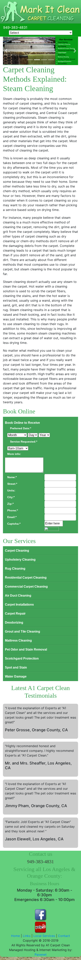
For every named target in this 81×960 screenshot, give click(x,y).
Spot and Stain (16, 667)
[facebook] (40, 913)
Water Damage (16, 676)
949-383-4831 (15, 27)
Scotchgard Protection (22, 658)
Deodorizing (14, 622)
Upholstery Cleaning (20, 559)
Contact (64, 936)
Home (15, 936)
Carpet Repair (15, 613)
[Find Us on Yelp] (40, 927)
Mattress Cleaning (18, 640)
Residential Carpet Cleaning (26, 577)
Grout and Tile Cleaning (22, 631)
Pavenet (41, 954)
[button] (6, 51)
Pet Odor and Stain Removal (26, 649)
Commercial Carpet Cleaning (26, 586)
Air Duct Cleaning (18, 595)
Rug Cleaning (15, 568)
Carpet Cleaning (17, 550)
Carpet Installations (19, 604)
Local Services (44, 936)
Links (26, 936)
